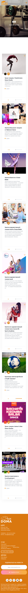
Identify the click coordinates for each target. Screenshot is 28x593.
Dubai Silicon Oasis (5, 528)
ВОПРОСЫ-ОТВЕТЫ (6, 548)
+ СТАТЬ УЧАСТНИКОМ (7, 551)
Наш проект (4, 544)
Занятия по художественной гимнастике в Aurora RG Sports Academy (13, 329)
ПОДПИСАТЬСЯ (15, 572)
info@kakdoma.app (9, 534)
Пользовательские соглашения (8, 545)
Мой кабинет (4, 557)
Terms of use (4, 547)
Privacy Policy (16, 547)
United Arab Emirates (5, 530)
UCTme (18, 590)
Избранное (3, 558)
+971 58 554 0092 (11, 533)
